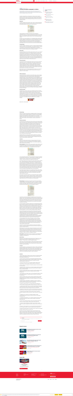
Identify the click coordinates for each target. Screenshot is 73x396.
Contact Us (17, 375)
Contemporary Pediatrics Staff (36, 347)
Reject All (56, 394)
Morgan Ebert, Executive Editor (31, 336)
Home (48, 379)
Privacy (24, 375)
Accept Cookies (60, 394)
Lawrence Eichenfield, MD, (30, 347)
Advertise (17, 374)
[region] (36, 394)
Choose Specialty (18, 2)
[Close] (72, 394)
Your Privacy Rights (33, 375)
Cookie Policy (6, 395)
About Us (51, 379)
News (53, 379)
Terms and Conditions (26, 374)
